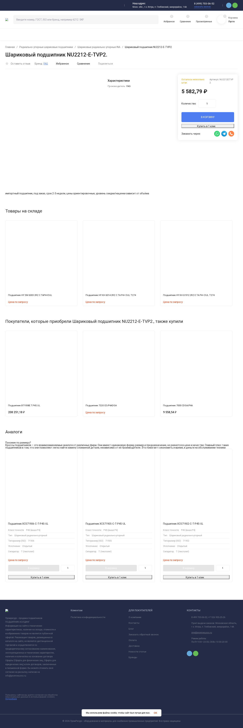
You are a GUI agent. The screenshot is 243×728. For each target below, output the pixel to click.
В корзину (33, 568)
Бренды (133, 657)
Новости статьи (137, 651)
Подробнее (11, 699)
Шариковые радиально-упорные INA (99, 47)
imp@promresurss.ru (201, 632)
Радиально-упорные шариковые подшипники (46, 47)
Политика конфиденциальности (88, 617)
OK (155, 712)
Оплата (133, 640)
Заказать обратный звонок (144, 634)
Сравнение (83, 63)
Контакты (134, 623)
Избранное (62, 63)
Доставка (134, 646)
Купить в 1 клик (206, 126)
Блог (131, 628)
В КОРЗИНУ (208, 117)
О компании (135, 617)
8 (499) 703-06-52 (204, 3)
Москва (13, 5)
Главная (10, 47)
